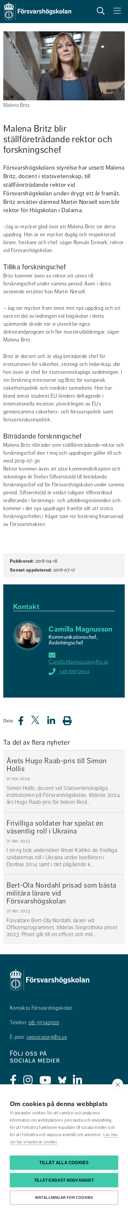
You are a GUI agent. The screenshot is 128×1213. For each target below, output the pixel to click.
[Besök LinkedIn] (77, 1080)
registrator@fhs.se (47, 1037)
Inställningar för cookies (64, 1197)
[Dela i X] (35, 722)
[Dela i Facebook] (25, 722)
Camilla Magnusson (80, 629)
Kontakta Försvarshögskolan (41, 1008)
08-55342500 (44, 1022)
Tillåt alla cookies (64, 1162)
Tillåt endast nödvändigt (64, 1180)
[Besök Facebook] (13, 1080)
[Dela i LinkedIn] (55, 722)
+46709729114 (74, 671)
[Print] (70, 720)
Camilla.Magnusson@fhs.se (78, 662)
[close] (117, 1084)
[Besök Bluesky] (62, 1080)
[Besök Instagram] (28, 1080)
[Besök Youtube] (45, 1080)
